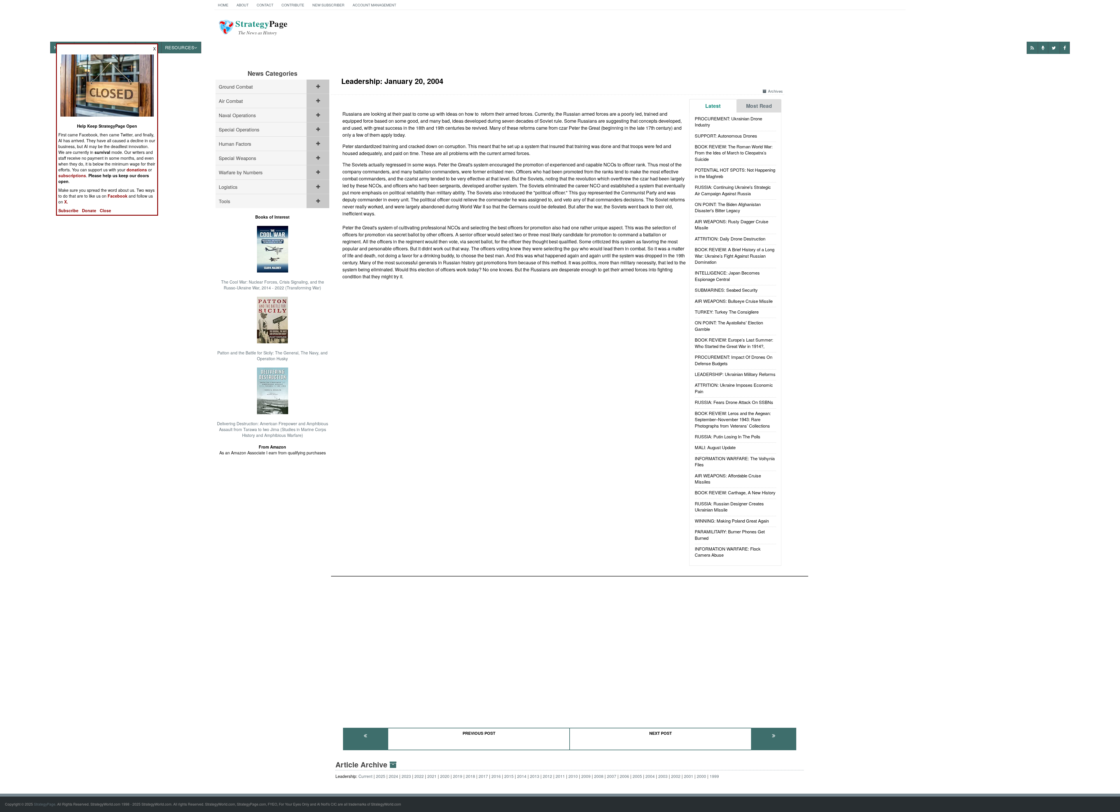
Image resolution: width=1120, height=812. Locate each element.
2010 (573, 776)
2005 (637, 776)
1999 (714, 776)
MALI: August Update (715, 447)
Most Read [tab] (759, 105)
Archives (775, 91)
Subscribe (68, 210)
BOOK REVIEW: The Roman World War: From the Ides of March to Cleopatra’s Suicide (734, 152)
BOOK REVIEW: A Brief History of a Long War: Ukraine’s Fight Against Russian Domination (734, 255)
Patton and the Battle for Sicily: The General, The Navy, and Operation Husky (272, 355)
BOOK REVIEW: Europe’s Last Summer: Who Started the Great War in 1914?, (734, 343)
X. (66, 202)
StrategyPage (44, 804)
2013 (534, 776)
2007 (611, 776)
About (243, 4)
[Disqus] (569, 649)
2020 (444, 776)
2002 (675, 776)
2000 (701, 776)
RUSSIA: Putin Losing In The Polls (727, 436)
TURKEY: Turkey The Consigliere (727, 312)
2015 (509, 776)
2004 (650, 776)
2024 (393, 776)
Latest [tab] (713, 105)
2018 (470, 776)
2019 (457, 776)
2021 (432, 776)
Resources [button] (180, 47)
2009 (586, 776)
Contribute (292, 4)
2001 (688, 776)
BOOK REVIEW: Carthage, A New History (735, 492)
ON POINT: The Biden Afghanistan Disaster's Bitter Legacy (728, 207)
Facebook (117, 196)
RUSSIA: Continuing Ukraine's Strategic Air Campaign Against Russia (733, 190)
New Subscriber (328, 4)
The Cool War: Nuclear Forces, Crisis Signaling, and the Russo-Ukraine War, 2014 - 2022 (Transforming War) (272, 285)
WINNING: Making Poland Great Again (732, 521)
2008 (598, 776)
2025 (380, 776)
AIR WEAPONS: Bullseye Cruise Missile (734, 301)
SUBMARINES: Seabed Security (726, 290)
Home (223, 4)
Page (261, 27)
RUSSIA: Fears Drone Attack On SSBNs (734, 402)
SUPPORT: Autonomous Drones (726, 136)
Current (365, 776)
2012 (547, 776)
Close (105, 210)
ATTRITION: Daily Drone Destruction (730, 238)
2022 (419, 776)
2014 (521, 776)
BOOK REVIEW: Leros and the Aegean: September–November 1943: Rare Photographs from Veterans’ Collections (733, 419)
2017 (483, 776)
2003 (663, 776)
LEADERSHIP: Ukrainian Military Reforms (735, 374)
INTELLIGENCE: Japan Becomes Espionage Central (727, 276)
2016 (496, 776)
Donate (89, 210)
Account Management (374, 4)
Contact (265, 4)
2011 (560, 776)
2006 (624, 776)
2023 (406, 776)
